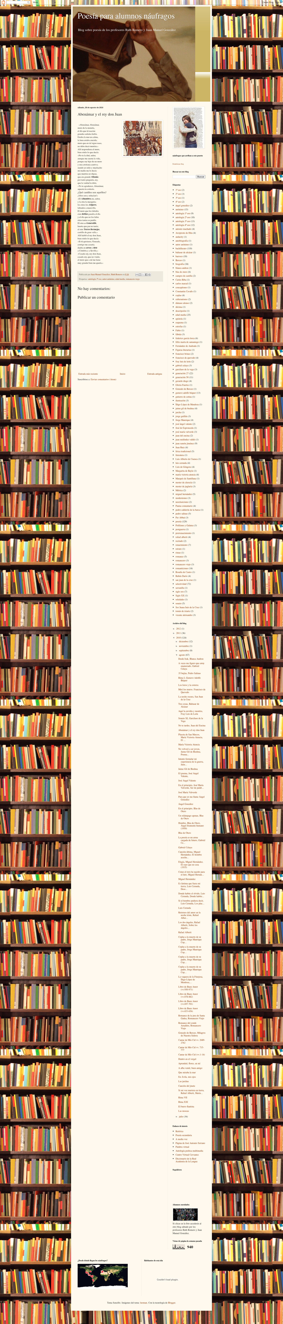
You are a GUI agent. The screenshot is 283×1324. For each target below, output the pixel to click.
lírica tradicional (183, 451)
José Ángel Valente (187, 780)
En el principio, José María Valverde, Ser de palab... (191, 786)
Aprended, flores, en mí (189, 1063)
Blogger (171, 1302)
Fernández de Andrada (186, 345)
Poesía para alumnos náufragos (126, 15)
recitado (179, 540)
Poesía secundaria (184, 1135)
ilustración (180, 400)
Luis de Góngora (183, 466)
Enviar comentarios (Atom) (103, 379)
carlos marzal (182, 283)
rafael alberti (181, 537)
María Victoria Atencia (189, 744)
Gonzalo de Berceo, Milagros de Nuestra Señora (191, 1034)
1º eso (178, 189)
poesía (178, 521)
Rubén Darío (181, 576)
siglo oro (180, 591)
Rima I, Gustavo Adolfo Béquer (189, 679)
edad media (120, 279)
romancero (180, 560)
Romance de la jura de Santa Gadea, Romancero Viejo (191, 1017)
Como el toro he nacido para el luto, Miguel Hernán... (191, 873)
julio (181, 1116)
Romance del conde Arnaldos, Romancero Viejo (189, 1025)
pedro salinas (182, 513)
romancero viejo (133, 279)
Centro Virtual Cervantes (187, 1154)
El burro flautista (186, 1106)
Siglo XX (180, 595)
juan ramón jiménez (185, 443)
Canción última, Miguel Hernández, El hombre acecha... (190, 854)
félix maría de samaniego (187, 341)
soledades (180, 599)
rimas (178, 552)
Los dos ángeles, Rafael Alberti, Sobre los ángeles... (189, 925)
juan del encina (182, 435)
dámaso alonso (182, 302)
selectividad (181, 583)
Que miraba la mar (187, 1072)
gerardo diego (182, 380)
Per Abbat (180, 517)
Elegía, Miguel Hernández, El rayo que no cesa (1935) (190, 864)
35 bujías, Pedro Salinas (189, 673)
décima (179, 306)
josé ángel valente (184, 423)
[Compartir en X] (143, 274)
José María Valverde (187, 792)
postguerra (180, 529)
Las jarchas (183, 1081)
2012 (178, 628)
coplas (178, 295)
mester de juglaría (184, 486)
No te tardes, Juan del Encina (191, 725)
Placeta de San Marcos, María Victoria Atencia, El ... (190, 737)
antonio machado (183, 228)
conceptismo (181, 287)
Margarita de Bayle (184, 470)
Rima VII (182, 1097)
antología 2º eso (183, 217)
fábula (178, 334)
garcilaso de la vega (185, 369)
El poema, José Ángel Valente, (188, 775)
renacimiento (182, 544)
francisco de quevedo (185, 357)
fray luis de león (183, 361)
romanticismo (182, 568)
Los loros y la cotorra (188, 685)
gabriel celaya (182, 365)
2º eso (178, 193)
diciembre (184, 641)
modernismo (181, 498)
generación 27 (182, 373)
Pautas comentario (184, 505)
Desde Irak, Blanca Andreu (190, 658)
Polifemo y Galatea (184, 525)
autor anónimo (108, 279)
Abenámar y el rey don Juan (191, 730)
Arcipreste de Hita (184, 232)
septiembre (184, 650)
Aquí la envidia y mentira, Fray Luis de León (190, 712)
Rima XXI (183, 1101)
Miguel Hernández (186, 879)
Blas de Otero (184, 832)
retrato (179, 548)
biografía (180, 263)
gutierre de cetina (184, 396)
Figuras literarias (183, 349)
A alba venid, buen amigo (190, 1067)
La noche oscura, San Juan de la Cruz (190, 698)
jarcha (178, 412)
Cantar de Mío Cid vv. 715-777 (191, 1049)
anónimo (180, 209)
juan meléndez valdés (185, 439)
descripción (181, 310)
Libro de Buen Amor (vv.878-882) (188, 995)
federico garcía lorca (185, 338)
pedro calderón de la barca (188, 509)
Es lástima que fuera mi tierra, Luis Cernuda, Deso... (189, 886)
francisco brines (183, 353)
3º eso (178, 197)
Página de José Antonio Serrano (190, 1143)
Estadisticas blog (178, 164)
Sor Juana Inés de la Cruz (187, 607)
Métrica (179, 490)
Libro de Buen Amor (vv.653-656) (188, 1010)
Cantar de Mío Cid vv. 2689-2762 (191, 1041)
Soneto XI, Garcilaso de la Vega (190, 720)
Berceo (179, 260)
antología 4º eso (183, 224)
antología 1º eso (183, 213)
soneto (178, 603)
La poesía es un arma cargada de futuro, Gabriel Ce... (191, 840)
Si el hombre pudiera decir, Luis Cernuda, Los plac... (191, 902)
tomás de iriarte (183, 611)
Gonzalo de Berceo (184, 388)
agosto (182, 654)
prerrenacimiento (183, 533)
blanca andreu (182, 267)
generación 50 (182, 377)
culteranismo (181, 299)
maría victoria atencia (186, 474)
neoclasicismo (182, 501)
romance (179, 556)
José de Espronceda (184, 427)
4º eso (178, 201)
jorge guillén (181, 416)
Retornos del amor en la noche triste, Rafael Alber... (189, 915)
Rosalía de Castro (184, 572)
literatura (180, 455)
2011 (178, 633)
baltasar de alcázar (184, 252)
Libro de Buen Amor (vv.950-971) (188, 988)
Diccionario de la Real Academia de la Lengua (186, 1160)
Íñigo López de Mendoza (187, 404)
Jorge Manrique (183, 420)
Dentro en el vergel (187, 1058)
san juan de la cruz (184, 579)
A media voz (181, 1139)
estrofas (179, 326)
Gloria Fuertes (182, 384)
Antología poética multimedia (189, 1150)
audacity (179, 236)
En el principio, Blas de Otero (189, 810)
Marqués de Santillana (186, 478)
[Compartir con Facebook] (146, 274)
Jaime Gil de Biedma (188, 768)
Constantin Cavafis (184, 291)
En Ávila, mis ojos (187, 1076)
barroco (179, 256)
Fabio (178, 330)
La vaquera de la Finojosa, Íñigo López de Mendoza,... (190, 979)
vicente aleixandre (184, 615)
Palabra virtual (182, 1146)
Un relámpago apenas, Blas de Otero (190, 817)
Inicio (122, 373)
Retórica (179, 1131)
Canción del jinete (186, 1085)
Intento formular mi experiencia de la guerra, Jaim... (191, 761)
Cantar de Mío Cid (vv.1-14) (191, 1054)
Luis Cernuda (184, 907)
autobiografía (182, 240)
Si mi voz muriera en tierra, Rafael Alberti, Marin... (191, 1092)
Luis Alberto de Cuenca (187, 459)
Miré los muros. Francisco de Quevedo (191, 691)
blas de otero (181, 271)
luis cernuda (181, 462)
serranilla (180, 587)
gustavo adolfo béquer (186, 392)
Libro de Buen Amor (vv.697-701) (188, 1002)
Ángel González (185, 803)
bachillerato (181, 248)
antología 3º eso (94, 279)
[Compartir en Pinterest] (149, 274)
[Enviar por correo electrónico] (137, 274)
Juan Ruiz (180, 447)
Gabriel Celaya (185, 847)
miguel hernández (184, 494)
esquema (179, 322)
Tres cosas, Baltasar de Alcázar (188, 705)
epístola (179, 318)
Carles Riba (181, 279)
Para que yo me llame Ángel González (191, 798)
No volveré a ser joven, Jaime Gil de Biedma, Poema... (189, 751)
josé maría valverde (185, 431)
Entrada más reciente (88, 373)
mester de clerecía (184, 482)
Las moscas (183, 1110)
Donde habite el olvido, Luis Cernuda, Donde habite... (191, 895)
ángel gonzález (182, 205)
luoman (143, 1302)
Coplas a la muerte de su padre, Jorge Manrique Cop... (190, 939)
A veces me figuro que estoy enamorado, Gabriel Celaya (191, 666)
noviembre (184, 645)
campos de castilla (184, 275)
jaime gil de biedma (185, 408)
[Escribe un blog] (140, 274)
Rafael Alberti (184, 932)
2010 (178, 637)
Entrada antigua (154, 373)
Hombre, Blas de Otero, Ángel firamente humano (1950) (191, 825)
